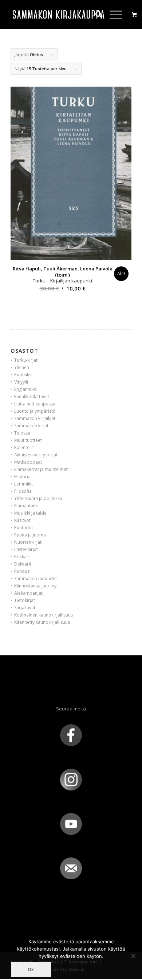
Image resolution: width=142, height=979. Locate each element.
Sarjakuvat (24, 608)
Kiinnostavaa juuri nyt (36, 586)
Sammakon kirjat (31, 426)
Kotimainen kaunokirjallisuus (43, 615)
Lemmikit (23, 484)
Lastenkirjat (26, 549)
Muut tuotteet (28, 440)
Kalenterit (24, 447)
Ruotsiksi (23, 375)
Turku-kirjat (26, 360)
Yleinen (21, 367)
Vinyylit (21, 382)
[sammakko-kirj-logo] (59, 14)
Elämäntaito (26, 506)
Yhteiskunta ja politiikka (38, 498)
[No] (133, 955)
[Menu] (112, 14)
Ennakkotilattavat (31, 396)
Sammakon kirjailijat (34, 418)
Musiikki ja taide (30, 513)
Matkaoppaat (28, 462)
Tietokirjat (24, 600)
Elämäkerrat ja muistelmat (41, 469)
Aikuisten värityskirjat (36, 455)
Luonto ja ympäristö (35, 411)
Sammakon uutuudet (35, 578)
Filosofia (23, 491)
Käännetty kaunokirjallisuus (42, 622)
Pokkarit (22, 557)
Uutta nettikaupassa (34, 404)
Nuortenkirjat (28, 542)
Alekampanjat (28, 593)
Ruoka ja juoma (30, 535)
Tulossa (22, 433)
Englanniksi (25, 389)
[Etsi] (95, 14)
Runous (21, 571)
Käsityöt (22, 520)
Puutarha (23, 527)
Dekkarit (22, 564)
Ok (31, 969)
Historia (22, 476)
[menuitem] (95, 14)
